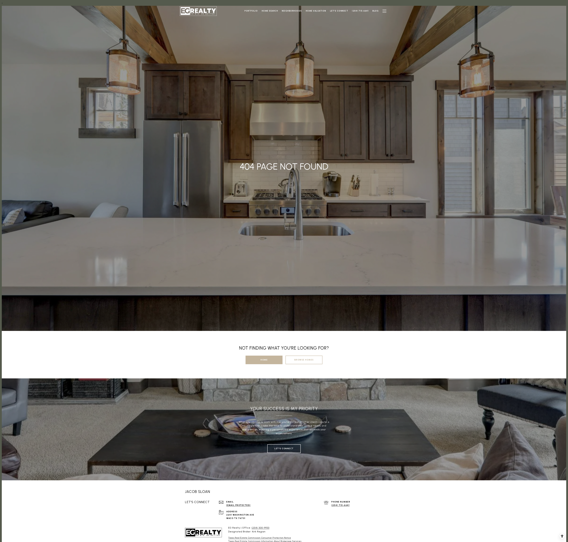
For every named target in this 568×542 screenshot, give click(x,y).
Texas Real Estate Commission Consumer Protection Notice (259, 538)
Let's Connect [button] (284, 448)
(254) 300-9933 (260, 527)
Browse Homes (304, 360)
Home (264, 360)
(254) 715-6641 (340, 505)
